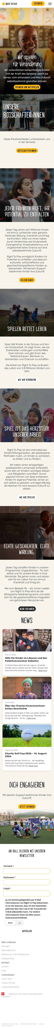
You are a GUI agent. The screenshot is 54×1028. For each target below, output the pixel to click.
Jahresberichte (9, 950)
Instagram (13, 1003)
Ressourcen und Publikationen (15, 954)
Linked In (18, 1003)
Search (28, 3)
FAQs (4, 970)
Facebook (3, 1003)
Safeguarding (8, 958)
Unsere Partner (8, 983)
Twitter (8, 1003)
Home (9, 3)
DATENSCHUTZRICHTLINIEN (28, 1024)
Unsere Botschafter (10, 987)
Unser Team (7, 979)
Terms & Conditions (7, 1026)
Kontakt (5, 966)
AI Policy (41, 1024)
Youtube (24, 1003)
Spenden (6, 946)
